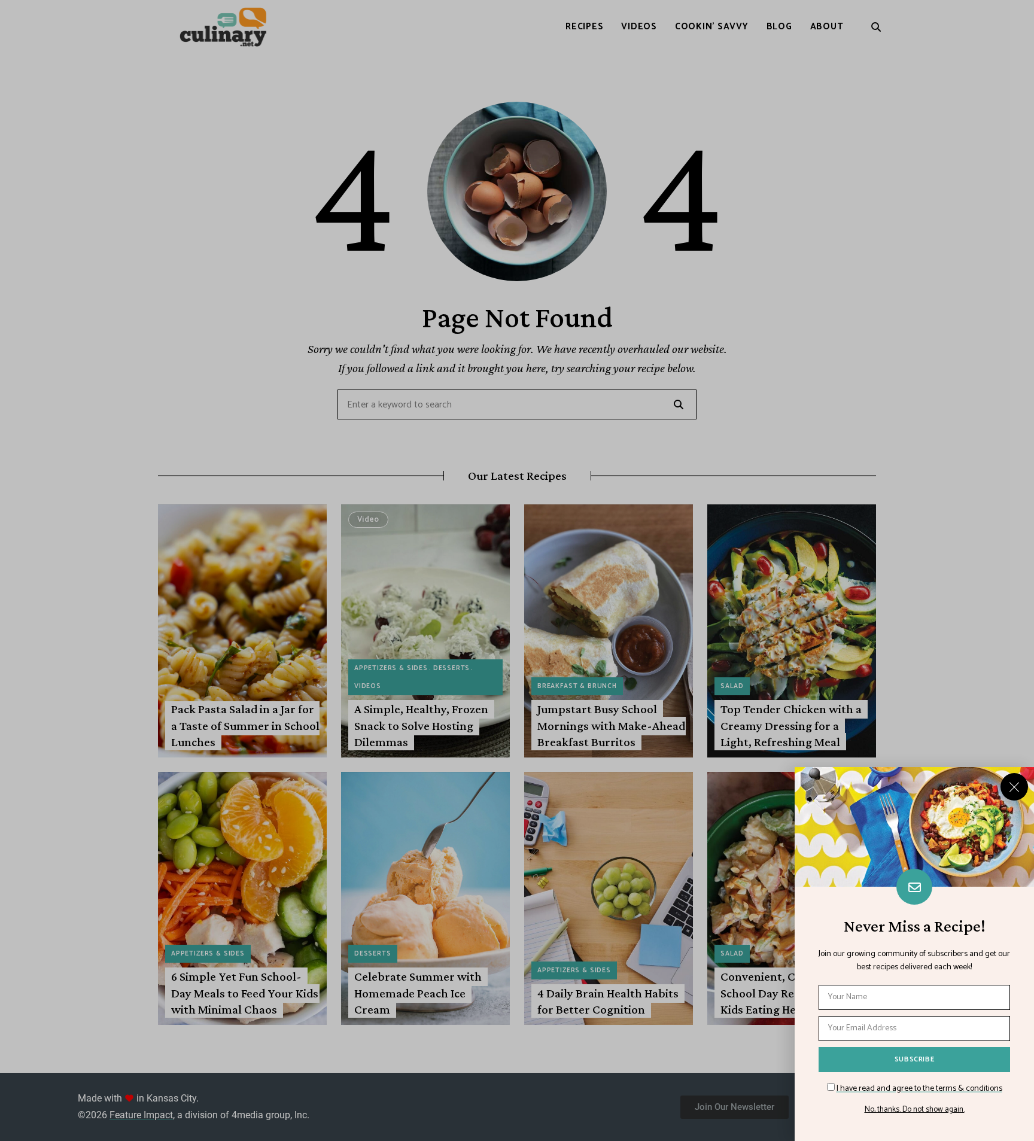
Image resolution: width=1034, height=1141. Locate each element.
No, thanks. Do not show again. (915, 1110)
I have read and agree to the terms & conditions (919, 1089)
